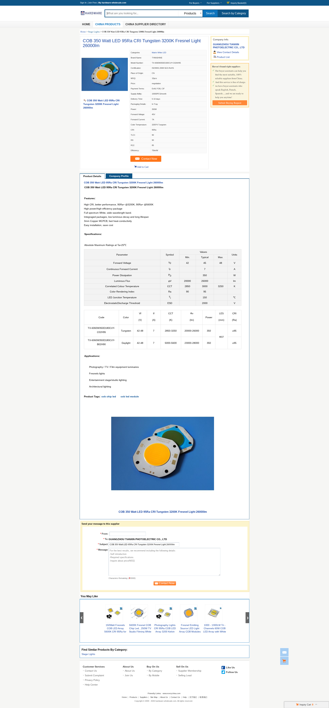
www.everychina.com (171, 693)
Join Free (92, 3)
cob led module (130, 396)
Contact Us (91, 670)
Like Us (230, 667)
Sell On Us (182, 666)
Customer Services (94, 666)
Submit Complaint (94, 675)
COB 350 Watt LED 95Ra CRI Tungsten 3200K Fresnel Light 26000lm (142, 43)
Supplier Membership (189, 670)
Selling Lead (185, 675)
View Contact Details (228, 52)
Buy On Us (153, 666)
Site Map (153, 697)
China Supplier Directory (145, 24)
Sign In (83, 3)
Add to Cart (143, 167)
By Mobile (154, 675)
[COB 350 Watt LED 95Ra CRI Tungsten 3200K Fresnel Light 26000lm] (105, 96)
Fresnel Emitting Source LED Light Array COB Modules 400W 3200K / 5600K (190, 631)
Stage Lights (94, 31)
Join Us (129, 675)
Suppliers (144, 697)
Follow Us (232, 672)
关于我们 (193, 697)
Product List (223, 57)
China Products (107, 24)
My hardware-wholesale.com (112, 3)
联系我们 (203, 697)
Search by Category (234, 13)
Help (185, 697)
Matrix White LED (159, 53)
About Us (128, 666)
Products (133, 697)
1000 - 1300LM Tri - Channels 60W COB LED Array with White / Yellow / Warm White (214, 631)
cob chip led (108, 396)
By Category (155, 670)
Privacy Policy (92, 680)
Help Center (91, 684)
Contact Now (149, 158)
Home (86, 24)
